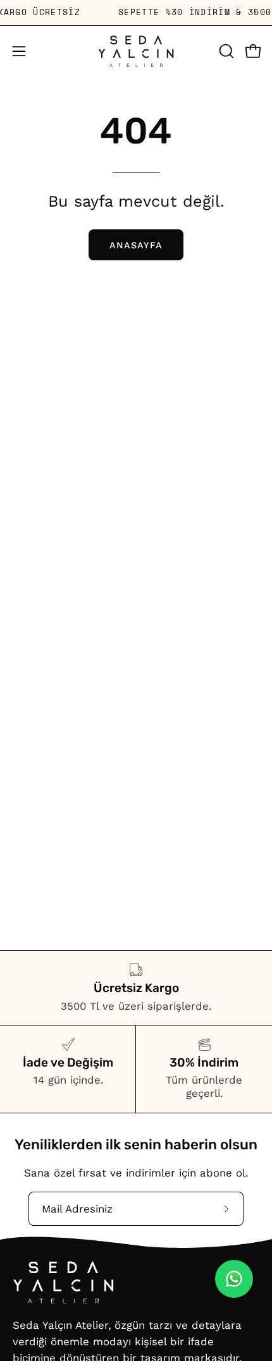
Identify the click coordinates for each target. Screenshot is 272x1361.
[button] (225, 51)
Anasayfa (136, 245)
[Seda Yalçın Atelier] (136, 51)
